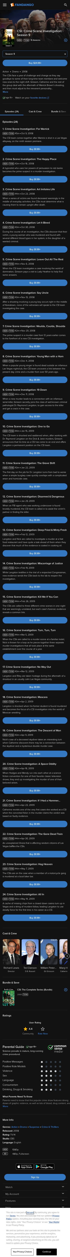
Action (14, 1127)
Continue (46, 1252)
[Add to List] (65, 40)
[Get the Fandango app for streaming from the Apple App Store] (25, 1167)
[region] (35, 1232)
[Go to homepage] (22, 5)
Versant (30, 1212)
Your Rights (54, 1222)
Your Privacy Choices (22, 1252)
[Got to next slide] (67, 956)
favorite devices (38, 97)
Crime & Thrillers (50, 1127)
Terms (12, 1215)
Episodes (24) (12, 111)
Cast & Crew (35, 111)
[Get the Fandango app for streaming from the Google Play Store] (44, 1167)
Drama (23, 1127)
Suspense (34, 1127)
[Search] (65, 5)
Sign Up (35, 1177)
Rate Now (43, 1033)
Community (28, 1033)
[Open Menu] (4, 5)
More (5, 92)
